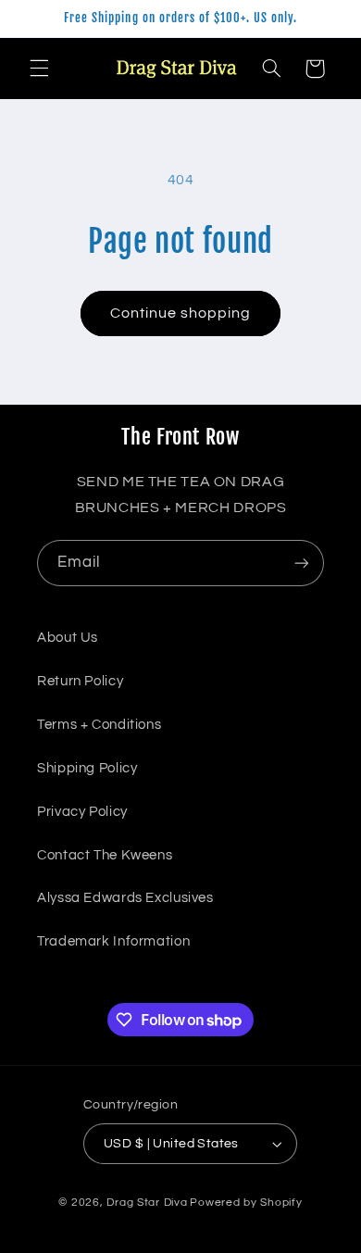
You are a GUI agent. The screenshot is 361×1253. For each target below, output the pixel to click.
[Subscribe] (301, 562)
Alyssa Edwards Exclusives (125, 898)
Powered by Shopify (246, 1202)
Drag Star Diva (146, 1202)
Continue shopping (181, 313)
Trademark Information (113, 941)
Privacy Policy (82, 812)
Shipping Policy (87, 768)
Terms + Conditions (99, 725)
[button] (39, 68)
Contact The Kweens (104, 855)
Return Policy (80, 681)
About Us (67, 638)
